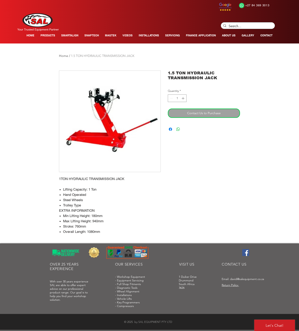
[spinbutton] (177, 98)
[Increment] (183, 98)
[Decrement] (171, 98)
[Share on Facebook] (170, 129)
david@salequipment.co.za (247, 279)
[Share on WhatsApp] (178, 129)
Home (63, 56)
